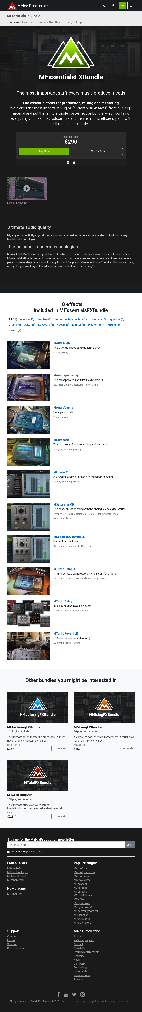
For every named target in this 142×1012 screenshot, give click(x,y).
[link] (58, 994)
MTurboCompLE (64, 569)
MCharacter (81, 887)
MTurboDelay (62, 601)
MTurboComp (82, 918)
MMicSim (79, 899)
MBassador (80, 883)
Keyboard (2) (46, 324)
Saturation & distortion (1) (71, 319)
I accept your (26, 851)
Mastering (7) (96, 324)
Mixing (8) (114, 324)
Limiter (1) (78, 324)
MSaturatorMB (63, 504)
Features (28, 22)
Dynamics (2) (98, 319)
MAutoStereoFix (83, 876)
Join (129, 844)
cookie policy (108, 1001)
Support (80, 22)
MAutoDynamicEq (65, 375)
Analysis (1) (27, 319)
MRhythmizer (82, 903)
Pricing (67, 22)
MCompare (61, 440)
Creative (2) (44, 319)
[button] (104, 5)
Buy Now (44, 151)
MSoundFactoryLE (17, 872)
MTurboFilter (14, 893)
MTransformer (15, 880)
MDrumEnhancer (84, 895)
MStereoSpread (16, 876)
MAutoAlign (61, 343)
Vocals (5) (63, 324)
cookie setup (125, 1001)
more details (60, 748)
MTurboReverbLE (65, 633)
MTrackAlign (81, 914)
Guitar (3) (29, 324)
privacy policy (34, 851)
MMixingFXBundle (88, 727)
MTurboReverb (82, 922)
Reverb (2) (15, 330)
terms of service (71, 1001)
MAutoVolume (63, 407)
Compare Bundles (48, 22)
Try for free (98, 151)
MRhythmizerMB (84, 907)
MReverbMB (14, 868)
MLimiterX (60, 472)
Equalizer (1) (116, 319)
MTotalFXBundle (20, 795)
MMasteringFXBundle (23, 727)
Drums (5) (15, 324)
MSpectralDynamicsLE (69, 537)
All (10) (13, 319)
